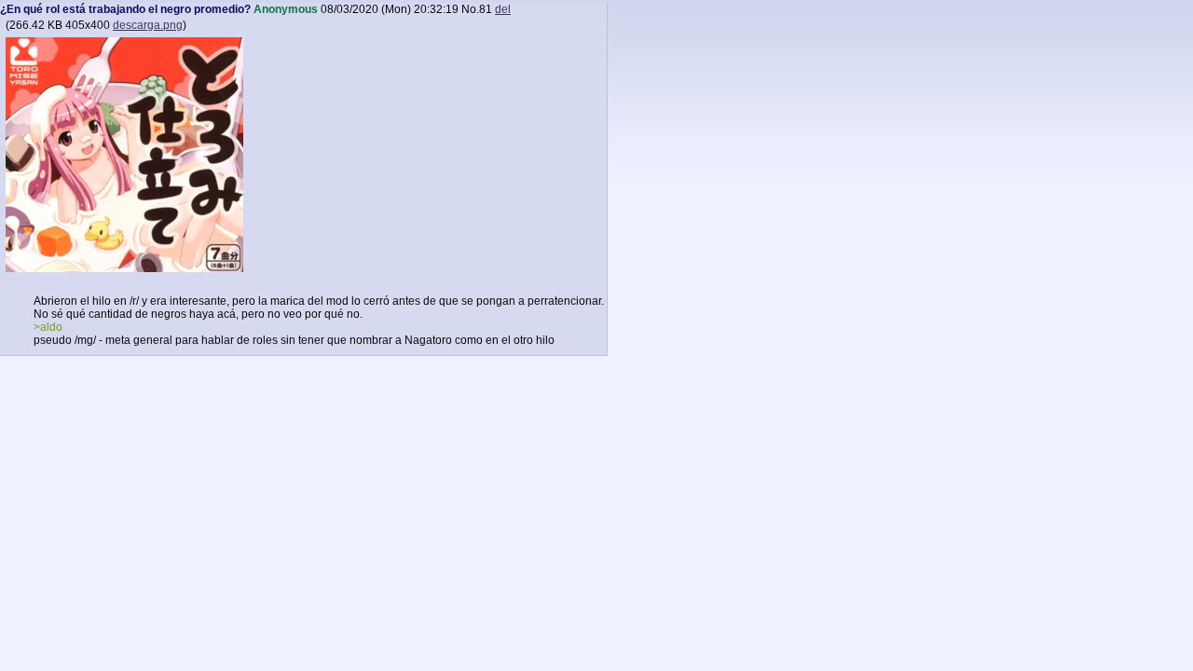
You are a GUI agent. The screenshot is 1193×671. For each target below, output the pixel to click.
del (503, 9)
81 (485, 9)
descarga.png (148, 25)
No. (470, 9)
